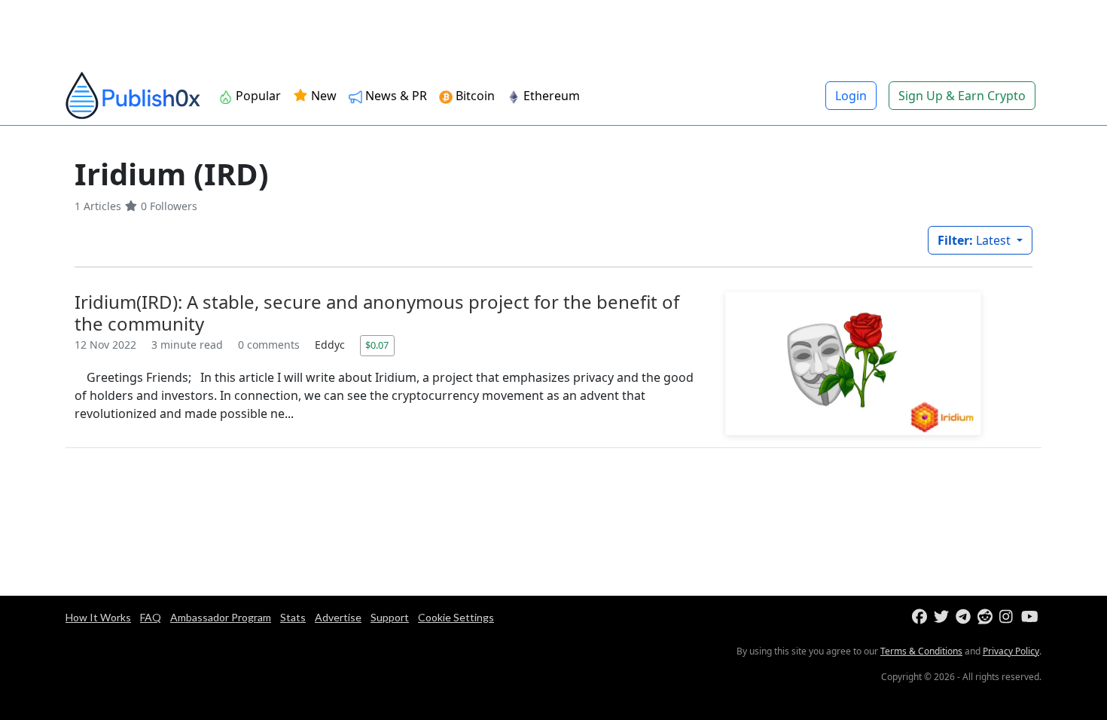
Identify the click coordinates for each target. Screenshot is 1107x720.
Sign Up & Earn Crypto (962, 95)
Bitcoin (474, 95)
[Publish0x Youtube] (1030, 617)
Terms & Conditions (921, 651)
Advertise (338, 617)
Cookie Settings (456, 617)
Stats (293, 617)
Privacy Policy (1011, 651)
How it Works (98, 617)
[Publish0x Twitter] (943, 617)
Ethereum (550, 95)
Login (851, 95)
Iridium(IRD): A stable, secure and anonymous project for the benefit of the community (377, 312)
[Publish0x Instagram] (1009, 617)
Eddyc (331, 344)
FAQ (150, 617)
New (322, 95)
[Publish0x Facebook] (921, 617)
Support (390, 617)
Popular (257, 95)
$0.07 (377, 345)
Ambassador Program (220, 617)
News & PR (394, 95)
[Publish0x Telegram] (965, 617)
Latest (976, 240)
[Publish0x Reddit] (987, 617)
